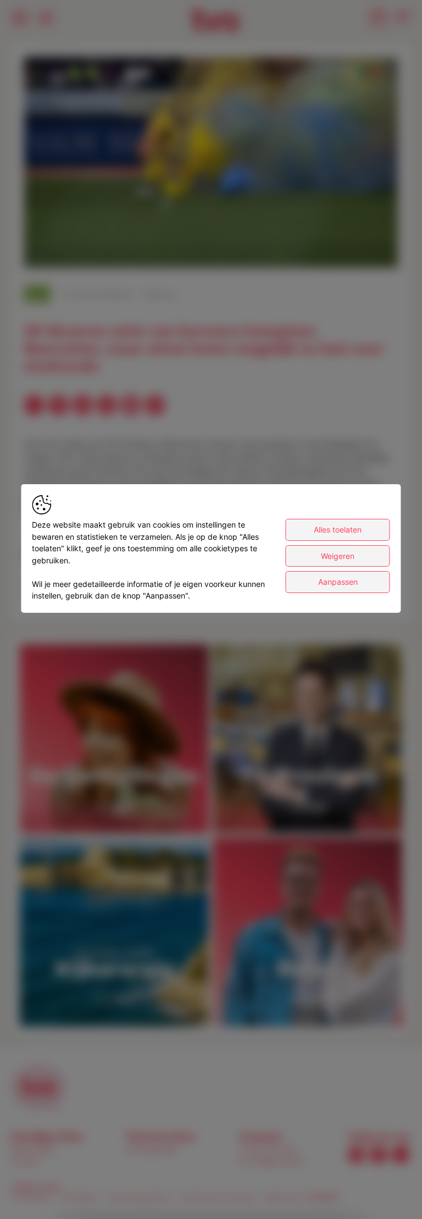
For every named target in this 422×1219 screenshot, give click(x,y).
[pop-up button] (362, 250)
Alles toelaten (338, 529)
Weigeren (337, 556)
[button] (213, 164)
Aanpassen (338, 581)
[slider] (211, 232)
